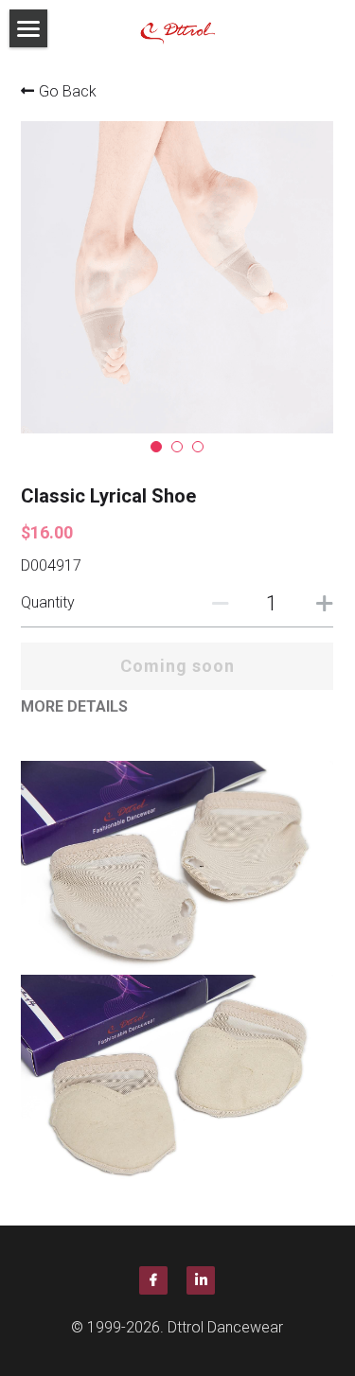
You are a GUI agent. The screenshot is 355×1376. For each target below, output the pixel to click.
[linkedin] (200, 1280)
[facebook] (153, 1280)
